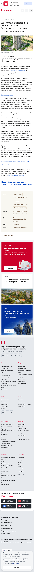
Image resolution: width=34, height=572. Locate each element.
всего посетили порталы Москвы (16, 542)
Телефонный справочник (21, 436)
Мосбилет (21, 454)
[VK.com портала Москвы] (7, 355)
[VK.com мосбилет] (23, 474)
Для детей (21, 462)
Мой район (5, 421)
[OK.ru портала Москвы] (15, 355)
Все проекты (5, 484)
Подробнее (15, 563)
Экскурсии (21, 471)
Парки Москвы (5, 467)
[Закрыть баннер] (1, 4)
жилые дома (17, 201)
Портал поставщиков (8, 531)
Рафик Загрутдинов (7, 95)
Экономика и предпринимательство (8, 384)
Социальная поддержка (25, 374)
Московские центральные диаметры (8, 474)
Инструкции (21, 424)
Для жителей (22, 366)
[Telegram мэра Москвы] (11, 412)
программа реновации (21, 204)
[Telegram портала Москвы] (11, 355)
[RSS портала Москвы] (20, 355)
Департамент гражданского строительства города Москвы (21, 219)
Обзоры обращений (24, 439)
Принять (17, 567)
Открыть (28, 3)
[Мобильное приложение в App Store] (8, 501)
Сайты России (6, 525)
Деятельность (5, 399)
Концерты (21, 468)
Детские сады (5, 437)
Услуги (20, 363)
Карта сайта (5, 534)
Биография (4, 402)
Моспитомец (5, 478)
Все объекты (5, 447)
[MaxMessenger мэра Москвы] (3, 412)
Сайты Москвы (6, 522)
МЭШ (3, 461)
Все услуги (21, 376)
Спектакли (21, 457)
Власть (20, 396)
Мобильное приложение (12, 494)
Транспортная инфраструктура (6, 444)
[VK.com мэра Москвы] (7, 412)
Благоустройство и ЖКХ (8, 381)
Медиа (3, 408)
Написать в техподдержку (22, 427)
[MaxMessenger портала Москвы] (3, 355)
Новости (6, 15)
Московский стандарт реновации (8, 481)
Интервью (4, 404)
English (8, 550)
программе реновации (18, 71)
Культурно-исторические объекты (8, 429)
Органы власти (22, 402)
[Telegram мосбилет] (19, 474)
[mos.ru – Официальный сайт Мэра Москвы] (7, 10)
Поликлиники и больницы (5, 433)
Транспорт (4, 368)
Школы (3, 439)
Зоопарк (20, 459)
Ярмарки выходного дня (8, 441)
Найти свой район (7, 424)
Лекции (20, 466)
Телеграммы (5, 406)
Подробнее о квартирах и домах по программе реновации (16, 183)
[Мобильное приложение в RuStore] (8, 506)
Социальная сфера (7, 370)
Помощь (20, 421)
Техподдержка (6, 520)
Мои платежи (22, 383)
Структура (21, 399)
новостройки (18, 194)
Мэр (2, 396)
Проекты (4, 454)
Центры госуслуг (23, 379)
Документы (21, 406)
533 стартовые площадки (16, 175)
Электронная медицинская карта (7, 464)
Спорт (3, 387)
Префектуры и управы (24, 404)
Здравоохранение (6, 366)
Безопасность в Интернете (5, 470)
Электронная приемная (25, 433)
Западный (16, 224)
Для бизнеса (21, 381)
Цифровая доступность (9, 517)
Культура (4, 379)
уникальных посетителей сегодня (16, 539)
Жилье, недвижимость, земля (25, 371)
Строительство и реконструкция (6, 375)
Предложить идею (23, 430)
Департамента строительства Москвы (20, 93)
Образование (5, 373)
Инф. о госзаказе (7, 528)
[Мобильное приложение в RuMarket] (24, 506)
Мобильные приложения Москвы (8, 458)
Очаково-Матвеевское (20, 197)
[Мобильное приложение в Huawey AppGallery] (24, 501)
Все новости (8, 235)
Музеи (20, 464)
